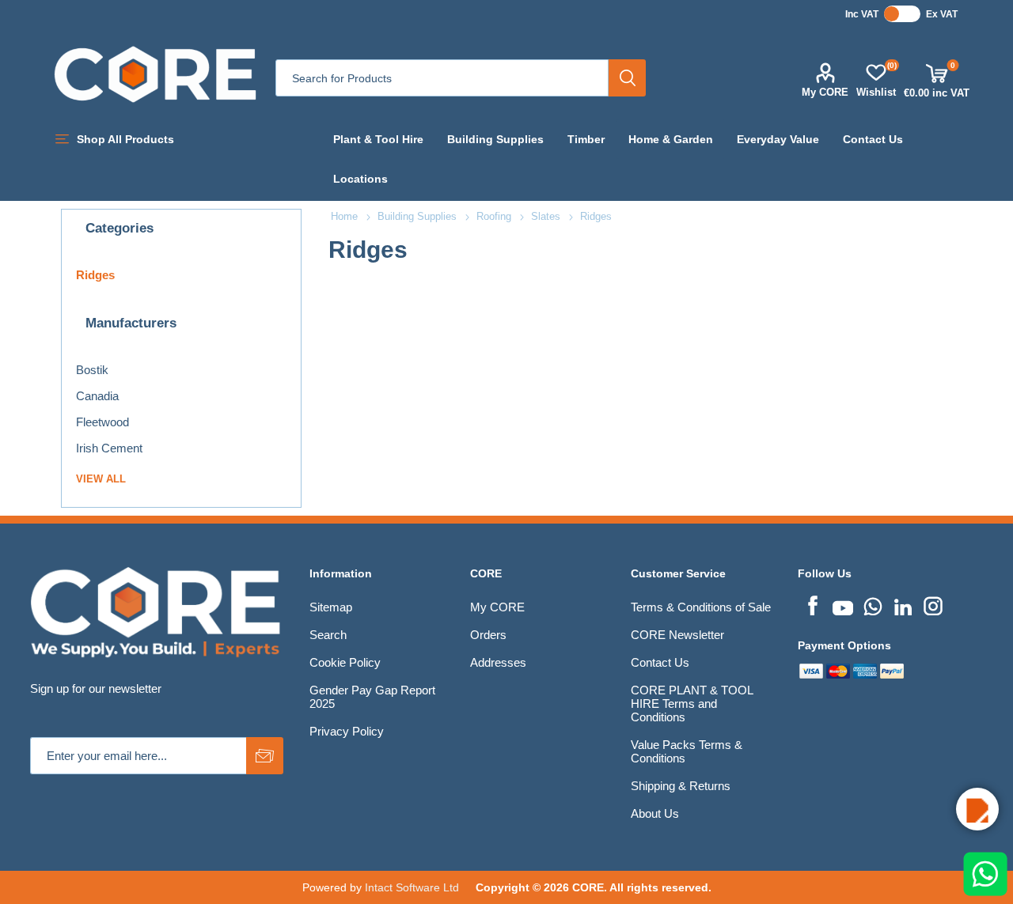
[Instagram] (933, 604)
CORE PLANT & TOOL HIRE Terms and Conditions (692, 703)
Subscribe (264, 755)
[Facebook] (812, 604)
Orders (488, 634)
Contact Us (660, 662)
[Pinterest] (873, 604)
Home (344, 216)
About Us (655, 813)
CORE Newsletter (677, 634)
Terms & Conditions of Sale (701, 607)
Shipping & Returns (680, 785)
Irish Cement (109, 448)
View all (101, 479)
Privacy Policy (346, 731)
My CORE (825, 92)
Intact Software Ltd (412, 887)
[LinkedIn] (903, 604)
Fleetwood (102, 422)
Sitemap (330, 607)
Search (627, 77)
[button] (977, 809)
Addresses (498, 662)
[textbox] (442, 77)
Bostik (92, 369)
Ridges (95, 275)
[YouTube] (843, 604)
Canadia (97, 396)
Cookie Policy (345, 662)
